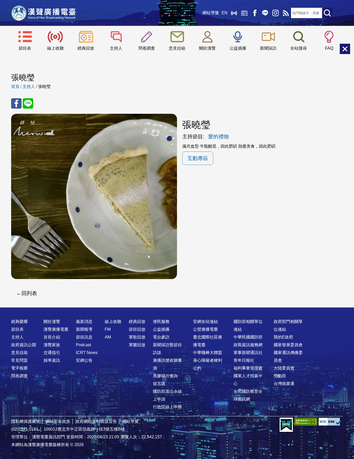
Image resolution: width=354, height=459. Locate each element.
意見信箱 (177, 48)
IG (275, 13)
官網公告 (84, 360)
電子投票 (19, 368)
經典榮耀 (19, 321)
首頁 (15, 86)
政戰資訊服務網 (248, 345)
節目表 (25, 48)
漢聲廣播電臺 (43, 13)
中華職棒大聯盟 (207, 352)
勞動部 (280, 376)
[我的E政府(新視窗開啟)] (286, 425)
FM (108, 329)
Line (265, 13)
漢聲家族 (52, 345)
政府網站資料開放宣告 (96, 421)
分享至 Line (28, 103)
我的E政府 (283, 337)
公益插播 (238, 48)
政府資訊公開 (23, 345)
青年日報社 (243, 360)
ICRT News (86, 352)
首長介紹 (52, 337)
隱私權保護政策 (25, 421)
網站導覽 (210, 13)
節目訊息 (84, 337)
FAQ (329, 48)
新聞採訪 (268, 48)
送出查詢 (327, 13)
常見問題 (19, 360)
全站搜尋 (298, 48)
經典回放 (244, 13)
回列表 (29, 293)
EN (225, 13)
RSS (286, 13)
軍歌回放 (137, 337)
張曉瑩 (44, 86)
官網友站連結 (205, 321)
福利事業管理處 (248, 368)
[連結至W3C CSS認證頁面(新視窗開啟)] (329, 422)
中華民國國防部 (248, 337)
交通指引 (52, 352)
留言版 (159, 383)
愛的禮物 (218, 136)
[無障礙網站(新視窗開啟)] (305, 422)
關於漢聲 (207, 48)
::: (177, 311)
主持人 (116, 48)
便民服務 (161, 321)
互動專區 (197, 158)
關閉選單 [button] (345, 49)
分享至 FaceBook (16, 103)
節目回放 (137, 329)
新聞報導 (84, 329)
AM (108, 337)
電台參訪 (161, 337)
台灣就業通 (284, 383)
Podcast (83, 345)
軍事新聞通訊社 (248, 352)
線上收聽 (234, 13)
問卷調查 (146, 48)
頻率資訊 (52, 360)
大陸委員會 (284, 368)
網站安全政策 (57, 421)
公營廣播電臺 (205, 329)
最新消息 (84, 321)
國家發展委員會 (288, 345)
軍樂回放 (137, 345)
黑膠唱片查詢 (165, 376)
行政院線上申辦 (167, 407)
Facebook (255, 13)
